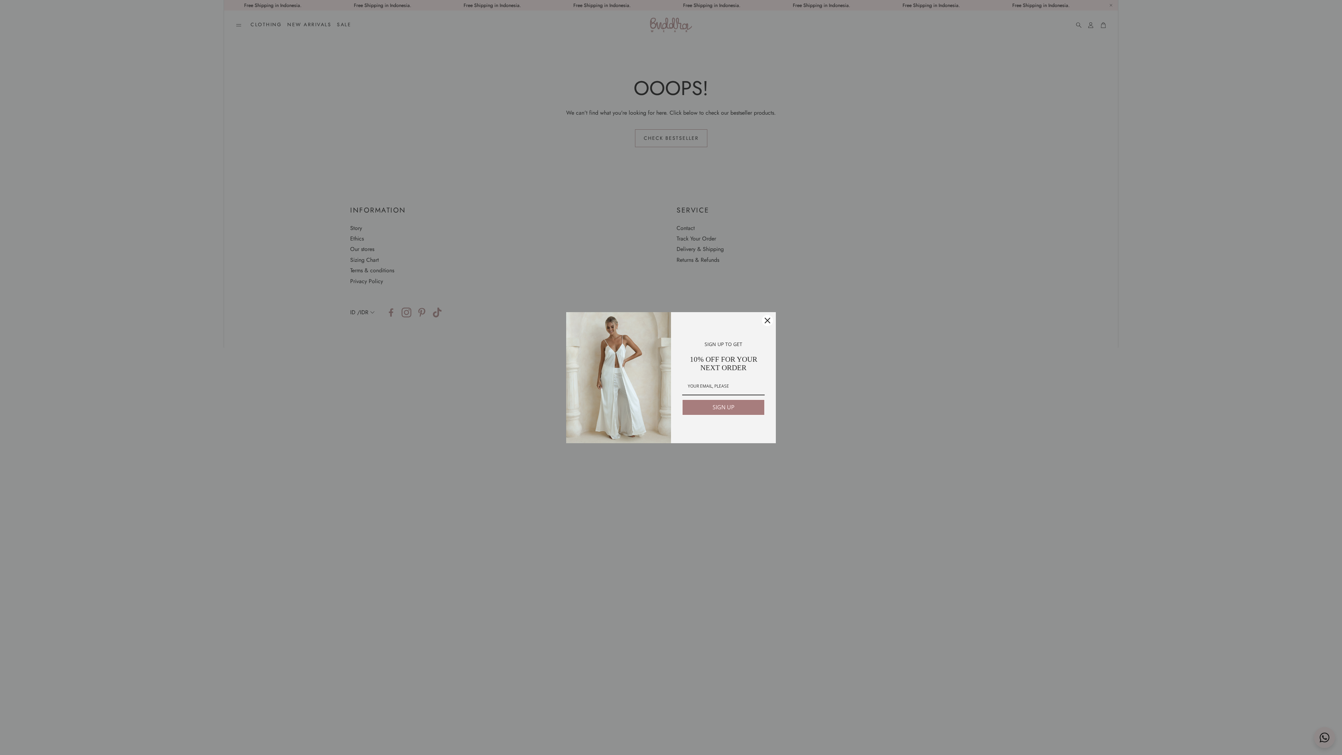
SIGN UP (724, 407)
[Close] (767, 320)
